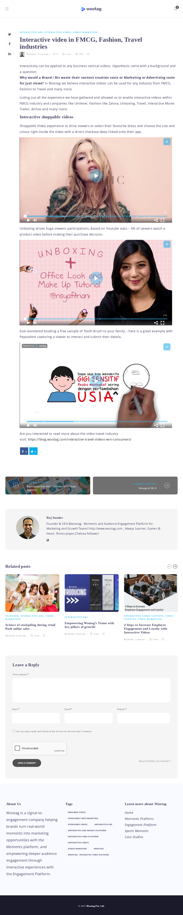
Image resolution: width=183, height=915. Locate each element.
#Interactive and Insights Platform (87, 830)
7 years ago (140, 639)
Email (68, 709)
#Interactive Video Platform (83, 836)
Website (121, 709)
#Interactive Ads (103, 824)
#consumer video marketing (83, 818)
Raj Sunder (31, 54)
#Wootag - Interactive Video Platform (88, 854)
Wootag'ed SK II (148, 488)
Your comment (20, 674)
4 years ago (81, 634)
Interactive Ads (31, 32)
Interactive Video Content (144, 616)
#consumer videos (77, 824)
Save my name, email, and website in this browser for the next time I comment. (54, 731)
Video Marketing (85, 32)
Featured (12, 616)
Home (129, 812)
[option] (32, 605)
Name (15, 709)
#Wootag (98, 848)
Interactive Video (58, 32)
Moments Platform (139, 819)
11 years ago (43, 54)
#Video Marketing (77, 848)
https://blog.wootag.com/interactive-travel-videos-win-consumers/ (79, 439)
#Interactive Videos (78, 842)
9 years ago (21, 636)
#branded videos (77, 812)
